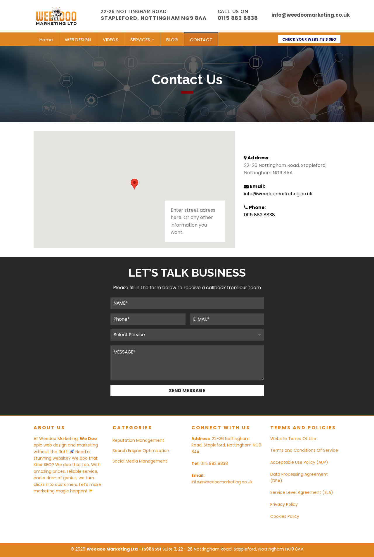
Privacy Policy (284, 504)
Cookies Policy (284, 516)
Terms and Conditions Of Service (304, 450)
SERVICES (140, 40)
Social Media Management (139, 461)
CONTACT (201, 40)
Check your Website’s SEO (309, 39)
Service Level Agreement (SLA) (301, 492)
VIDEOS (110, 40)
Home (46, 40)
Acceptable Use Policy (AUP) (299, 462)
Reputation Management (138, 440)
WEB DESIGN (78, 40)
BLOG (172, 40)
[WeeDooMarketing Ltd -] (63, 16)
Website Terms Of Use (293, 439)
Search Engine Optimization (140, 450)
